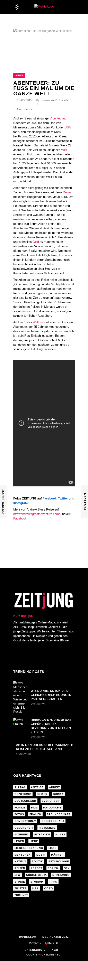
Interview (42, 834)
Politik (37, 861)
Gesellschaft (53, 821)
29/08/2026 (38, 704)
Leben (19, 841)
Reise (67, 192)
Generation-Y (25, 821)
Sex (67, 868)
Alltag (20, 787)
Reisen (20, 868)
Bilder (42, 794)
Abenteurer (57, 118)
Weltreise (39, 322)
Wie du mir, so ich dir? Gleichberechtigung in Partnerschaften (51, 695)
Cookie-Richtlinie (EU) (44, 954)
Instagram (47, 827)
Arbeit (54, 787)
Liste (52, 848)
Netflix (20, 861)
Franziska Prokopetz (54, 100)
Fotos (19, 814)
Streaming (60, 875)
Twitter (21, 888)
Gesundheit (24, 827)
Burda (58, 794)
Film (34, 807)
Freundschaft (58, 814)
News (19, 75)
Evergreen (51, 800)
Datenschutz (35, 950)
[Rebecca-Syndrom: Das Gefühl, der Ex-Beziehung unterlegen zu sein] (20, 723)
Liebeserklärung (29, 848)
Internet (22, 834)
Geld (36, 241)
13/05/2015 (25, 100)
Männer (57, 854)
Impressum (27, 936)
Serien (53, 868)
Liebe (34, 841)
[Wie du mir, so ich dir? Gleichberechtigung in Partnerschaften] (20, 697)
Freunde (64, 255)
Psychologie (59, 861)
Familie (20, 807)
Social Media (36, 875)
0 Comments (23, 109)
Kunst (60, 834)
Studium (36, 881)
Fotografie (52, 807)
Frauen (35, 814)
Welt (64, 150)
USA (67, 127)
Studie (20, 881)
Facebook (20, 518)
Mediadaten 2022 (55, 936)
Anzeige (37, 787)
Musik (41, 854)
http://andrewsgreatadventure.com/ (37, 514)
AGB (55, 950)
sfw (18, 875)
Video (48, 888)
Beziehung (23, 794)
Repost (36, 868)
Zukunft (21, 895)
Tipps (53, 881)
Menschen (23, 854)
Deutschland (25, 800)
